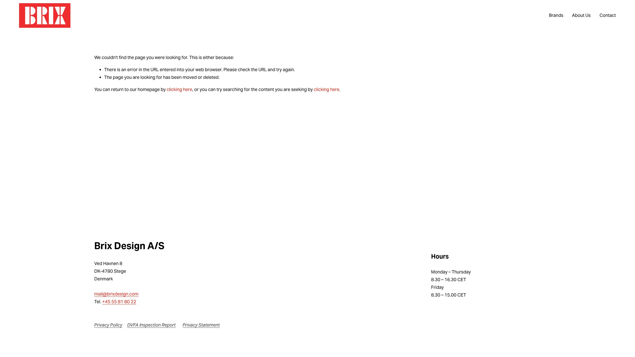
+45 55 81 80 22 (119, 301)
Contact (608, 15)
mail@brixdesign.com (116, 294)
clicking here (179, 89)
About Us (581, 15)
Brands (556, 15)
